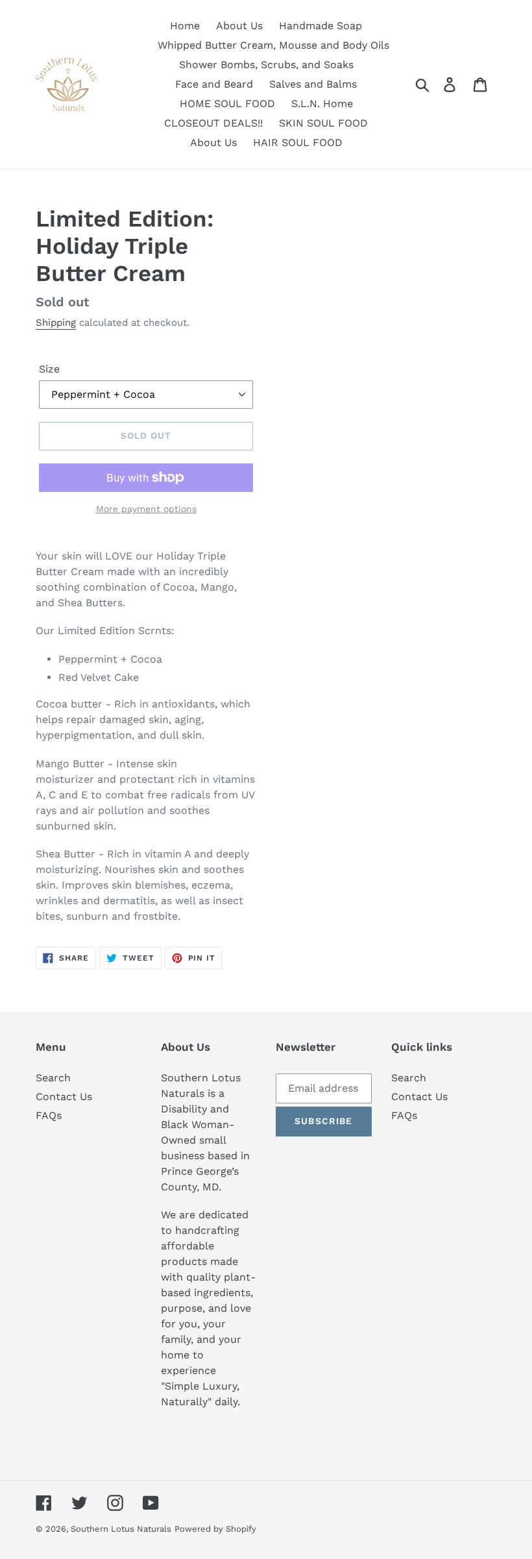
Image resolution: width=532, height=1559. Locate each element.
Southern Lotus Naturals (121, 1529)
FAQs (49, 1115)
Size (49, 369)
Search (53, 1078)
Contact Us (64, 1096)
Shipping (56, 322)
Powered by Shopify (215, 1529)
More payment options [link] (146, 509)
